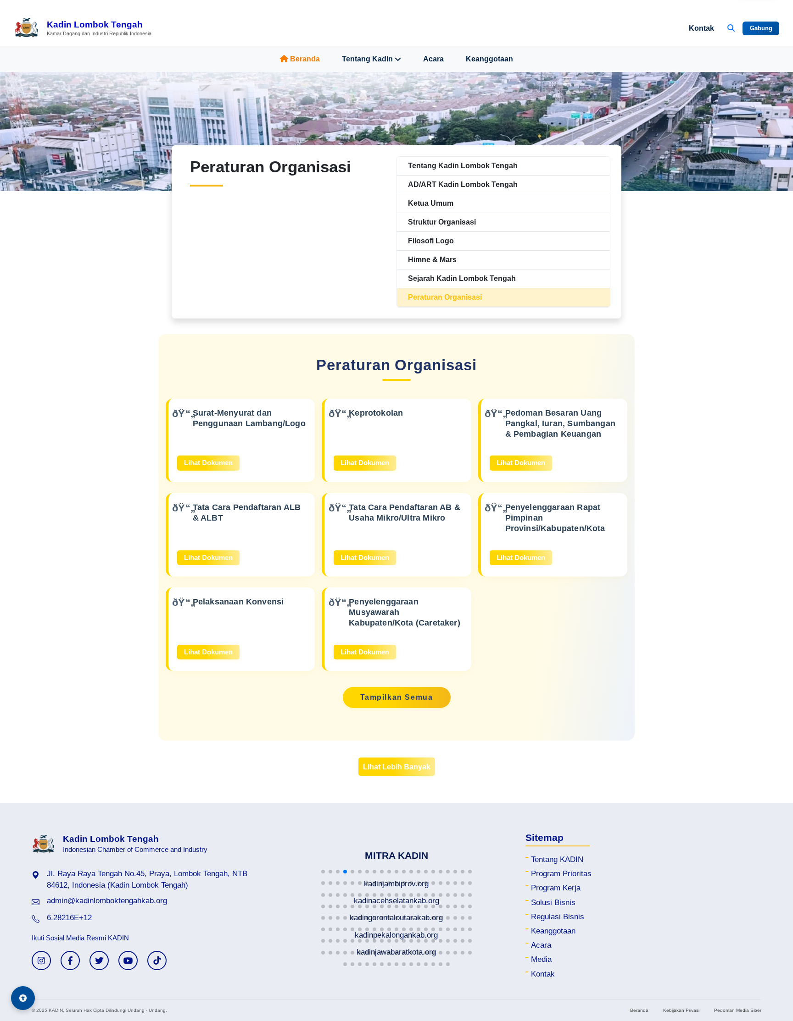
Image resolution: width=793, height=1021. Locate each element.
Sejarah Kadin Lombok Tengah (462, 278)
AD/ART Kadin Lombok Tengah (463, 184)
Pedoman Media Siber (737, 1010)
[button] (323, 871)
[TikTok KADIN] (157, 960)
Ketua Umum (430, 203)
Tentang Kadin (367, 59)
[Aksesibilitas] (23, 998)
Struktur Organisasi (442, 222)
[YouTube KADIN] (128, 960)
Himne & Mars (432, 259)
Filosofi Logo (431, 241)
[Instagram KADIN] (41, 960)
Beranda (305, 59)
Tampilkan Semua (396, 697)
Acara (433, 59)
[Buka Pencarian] (731, 28)
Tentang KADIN (557, 859)
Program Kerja (556, 888)
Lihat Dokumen (208, 463)
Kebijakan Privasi (681, 1010)
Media (541, 959)
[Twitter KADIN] (99, 960)
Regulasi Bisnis (557, 916)
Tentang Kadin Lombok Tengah (463, 166)
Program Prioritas (561, 873)
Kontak (701, 28)
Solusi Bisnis (553, 902)
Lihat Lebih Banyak (396, 767)
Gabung (761, 28)
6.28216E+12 (69, 917)
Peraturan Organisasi (445, 297)
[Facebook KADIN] (70, 960)
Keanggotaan (489, 59)
